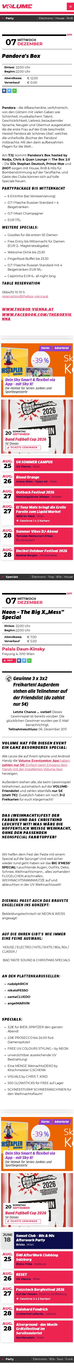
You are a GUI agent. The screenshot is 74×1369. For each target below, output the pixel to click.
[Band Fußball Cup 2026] (37, 427)
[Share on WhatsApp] (14, 91)
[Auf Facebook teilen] (4, 91)
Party (10, 18)
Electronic (46, 18)
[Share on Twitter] (9, 91)
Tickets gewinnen (23, 448)
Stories (45, 348)
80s (58, 577)
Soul (60, 1359)
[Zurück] (3, 18)
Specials (12, 577)
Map (10, 660)
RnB (70, 18)
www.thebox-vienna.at (28, 309)
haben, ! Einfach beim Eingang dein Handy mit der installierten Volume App (36, 765)
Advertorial (62, 348)
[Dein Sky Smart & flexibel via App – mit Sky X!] (37, 370)
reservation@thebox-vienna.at (25, 296)
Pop (51, 577)
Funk (69, 1359)
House (59, 18)
